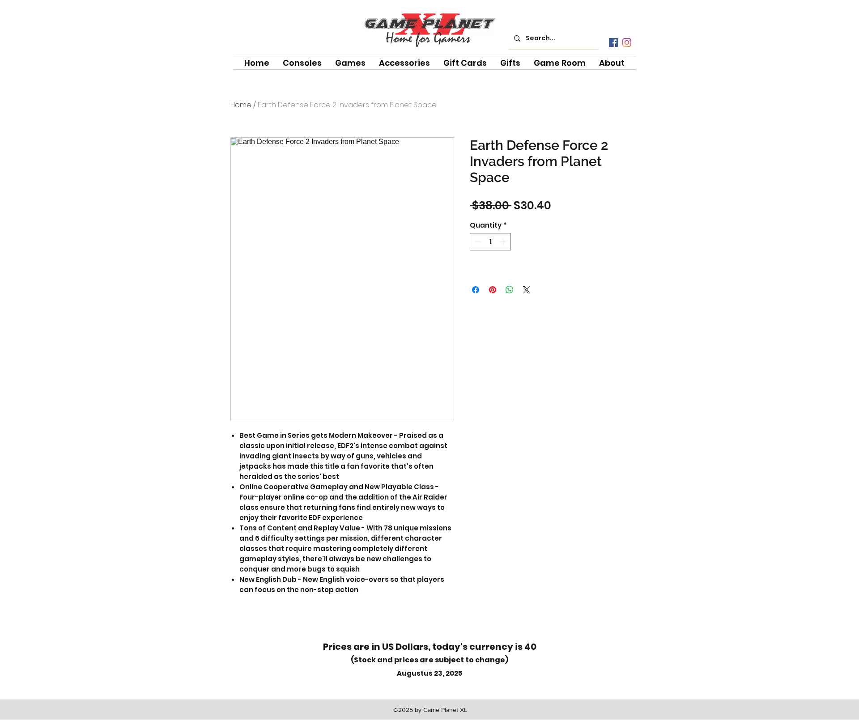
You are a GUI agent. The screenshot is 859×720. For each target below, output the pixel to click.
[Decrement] (477, 241)
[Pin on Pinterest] (492, 289)
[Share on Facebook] (475, 289)
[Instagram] (626, 42)
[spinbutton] (490, 241)
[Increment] (504, 241)
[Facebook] (613, 42)
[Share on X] (526, 289)
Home (240, 105)
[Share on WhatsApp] (509, 289)
